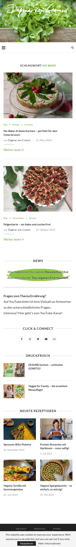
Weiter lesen (12, 150)
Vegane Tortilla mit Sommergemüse (15, 487)
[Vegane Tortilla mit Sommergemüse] (20, 470)
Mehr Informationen (49, 543)
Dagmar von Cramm (19, 140)
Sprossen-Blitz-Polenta (17, 444)
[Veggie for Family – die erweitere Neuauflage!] (14, 391)
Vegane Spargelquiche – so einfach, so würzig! (56, 487)
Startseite (28, 125)
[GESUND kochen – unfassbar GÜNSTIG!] (14, 370)
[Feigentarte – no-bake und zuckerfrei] (38, 189)
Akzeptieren (26, 543)
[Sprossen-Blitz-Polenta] (20, 429)
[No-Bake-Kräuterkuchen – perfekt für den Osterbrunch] (38, 95)
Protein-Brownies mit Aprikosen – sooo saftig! (54, 446)
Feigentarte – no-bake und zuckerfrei (27, 224)
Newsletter (53, 272)
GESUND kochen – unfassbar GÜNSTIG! (45, 366)
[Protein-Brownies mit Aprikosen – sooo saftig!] (56, 429)
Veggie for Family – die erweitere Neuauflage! (48, 387)
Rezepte (15, 125)
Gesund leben (18, 218)
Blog (5, 125)
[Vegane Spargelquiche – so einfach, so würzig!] (56, 470)
